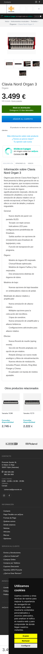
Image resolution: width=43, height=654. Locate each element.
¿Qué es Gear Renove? (12, 573)
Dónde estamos (9, 525)
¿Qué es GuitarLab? (11, 556)
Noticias (6, 528)
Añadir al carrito (22, 119)
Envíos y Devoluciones (12, 553)
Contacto (7, 2)
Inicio (7, 21)
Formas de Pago (9, 518)
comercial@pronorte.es (13, 489)
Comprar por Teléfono (11, 563)
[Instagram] (36, 2)
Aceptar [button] (26, 636)
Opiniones (7, 538)
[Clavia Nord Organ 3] (9, 64)
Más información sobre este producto (22, 136)
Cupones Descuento (11, 566)
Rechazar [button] (26, 641)
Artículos (6, 532)
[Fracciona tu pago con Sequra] (21, 151)
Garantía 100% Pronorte (12, 570)
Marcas (6, 535)
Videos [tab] (30, 163)
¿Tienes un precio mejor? (22, 139)
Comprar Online (9, 559)
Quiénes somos (9, 521)
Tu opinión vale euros (22, 142)
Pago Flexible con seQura (13, 514)
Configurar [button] (25, 646)
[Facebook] (39, 2)
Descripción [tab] (8, 163)
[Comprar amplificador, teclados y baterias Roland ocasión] (12, 443)
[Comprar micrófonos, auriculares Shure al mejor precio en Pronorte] (31, 443)
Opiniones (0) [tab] (20, 163)
